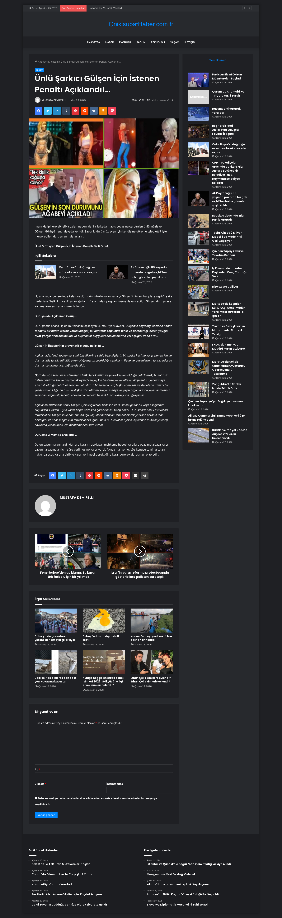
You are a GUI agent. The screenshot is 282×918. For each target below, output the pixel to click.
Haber (109, 42)
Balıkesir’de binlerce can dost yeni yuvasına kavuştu (55, 679)
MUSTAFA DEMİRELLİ (53, 100)
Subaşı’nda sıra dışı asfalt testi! (101, 638)
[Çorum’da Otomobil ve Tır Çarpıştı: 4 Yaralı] (198, 97)
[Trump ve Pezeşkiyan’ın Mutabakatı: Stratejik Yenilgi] (198, 331)
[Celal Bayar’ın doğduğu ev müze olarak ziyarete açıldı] (45, 272)
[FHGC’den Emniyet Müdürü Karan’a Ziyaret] (198, 350)
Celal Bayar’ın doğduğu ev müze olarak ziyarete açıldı (229, 148)
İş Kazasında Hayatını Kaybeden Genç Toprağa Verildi (229, 272)
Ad (37, 769)
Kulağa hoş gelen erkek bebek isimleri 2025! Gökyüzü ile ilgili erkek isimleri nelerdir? (103, 681)
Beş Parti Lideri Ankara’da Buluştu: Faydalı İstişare (225, 130)
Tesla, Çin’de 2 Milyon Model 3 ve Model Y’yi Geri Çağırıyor (227, 237)
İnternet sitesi (115, 783)
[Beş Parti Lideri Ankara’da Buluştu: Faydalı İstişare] (198, 131)
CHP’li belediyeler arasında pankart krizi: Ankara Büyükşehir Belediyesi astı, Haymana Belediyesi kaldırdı (228, 173)
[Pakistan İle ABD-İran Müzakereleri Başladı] (198, 80)
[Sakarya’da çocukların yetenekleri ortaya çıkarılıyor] (56, 620)
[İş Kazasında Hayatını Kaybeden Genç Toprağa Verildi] (198, 273)
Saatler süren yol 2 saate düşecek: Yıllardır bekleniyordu (229, 434)
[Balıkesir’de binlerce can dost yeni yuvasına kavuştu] (56, 662)
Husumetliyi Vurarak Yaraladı (105, 8)
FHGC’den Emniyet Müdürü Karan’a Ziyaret (228, 347)
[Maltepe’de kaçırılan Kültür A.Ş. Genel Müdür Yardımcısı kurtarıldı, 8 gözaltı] (198, 309)
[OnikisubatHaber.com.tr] (141, 24)
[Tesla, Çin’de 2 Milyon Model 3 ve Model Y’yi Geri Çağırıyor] (198, 238)
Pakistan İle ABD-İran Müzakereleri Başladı (227, 76)
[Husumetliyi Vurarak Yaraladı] (198, 114)
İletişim (190, 42)
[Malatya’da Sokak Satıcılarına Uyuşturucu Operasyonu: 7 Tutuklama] (198, 367)
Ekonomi (125, 42)
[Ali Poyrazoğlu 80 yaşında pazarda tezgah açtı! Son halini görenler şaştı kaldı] (117, 272)
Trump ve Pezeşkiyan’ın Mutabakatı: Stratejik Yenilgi (228, 330)
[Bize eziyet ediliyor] (198, 292)
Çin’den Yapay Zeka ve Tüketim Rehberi (228, 253)
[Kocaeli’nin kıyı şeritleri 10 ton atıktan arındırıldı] (152, 620)
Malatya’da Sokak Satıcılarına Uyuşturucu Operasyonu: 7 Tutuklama (228, 368)
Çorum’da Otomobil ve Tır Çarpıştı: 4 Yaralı (228, 94)
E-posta (40, 783)
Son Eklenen (217, 60)
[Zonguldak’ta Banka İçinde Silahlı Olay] (198, 389)
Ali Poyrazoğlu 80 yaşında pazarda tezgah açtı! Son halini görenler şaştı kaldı (149, 272)
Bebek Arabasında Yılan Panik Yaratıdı (228, 218)
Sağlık (140, 42)
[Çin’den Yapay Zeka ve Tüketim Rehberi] (198, 256)
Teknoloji (158, 42)
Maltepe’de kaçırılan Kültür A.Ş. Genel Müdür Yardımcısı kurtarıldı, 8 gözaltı (228, 310)
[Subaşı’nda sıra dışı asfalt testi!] (104, 620)
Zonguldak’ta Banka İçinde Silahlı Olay (226, 386)
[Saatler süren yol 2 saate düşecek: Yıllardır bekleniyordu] (198, 435)
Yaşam (174, 42)
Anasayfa (93, 42)
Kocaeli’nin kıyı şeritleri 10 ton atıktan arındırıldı (151, 638)
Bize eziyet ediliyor (225, 287)
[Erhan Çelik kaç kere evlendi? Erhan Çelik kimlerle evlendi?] (152, 662)
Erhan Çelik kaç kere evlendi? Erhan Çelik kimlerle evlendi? (151, 679)
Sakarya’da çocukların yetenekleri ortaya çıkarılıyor (55, 638)
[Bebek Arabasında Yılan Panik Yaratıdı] (198, 221)
